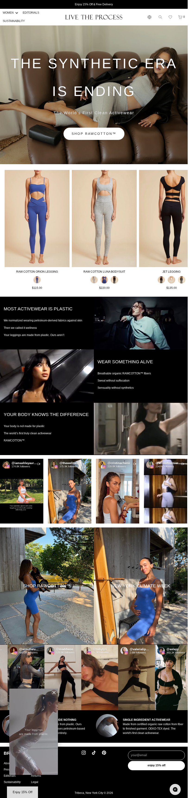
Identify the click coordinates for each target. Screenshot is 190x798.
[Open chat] (175, 789)
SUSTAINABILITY (14, 21)
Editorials (10, 775)
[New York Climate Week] (141, 585)
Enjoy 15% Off (156, 765)
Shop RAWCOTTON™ (94, 134)
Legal (34, 782)
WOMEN (8, 12)
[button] (170, 17)
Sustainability (12, 782)
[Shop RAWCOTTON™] (47, 585)
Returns (36, 775)
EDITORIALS (31, 12)
